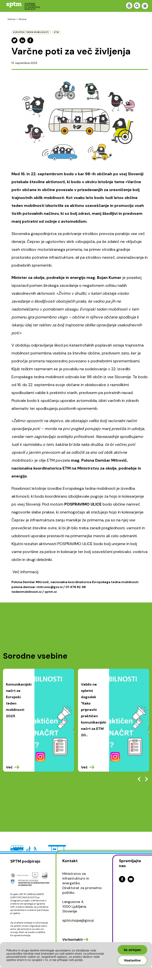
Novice (22, 19)
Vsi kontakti (72, 939)
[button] (146, 779)
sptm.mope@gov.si (78, 920)
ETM (56, 32)
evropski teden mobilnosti (31, 32)
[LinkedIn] (22, 40)
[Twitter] (14, 40)
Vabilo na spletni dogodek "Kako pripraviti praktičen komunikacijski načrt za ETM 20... (93, 709)
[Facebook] (30, 40)
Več (9, 767)
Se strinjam (132, 950)
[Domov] (20, 6)
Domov (11, 19)
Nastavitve (132, 960)
